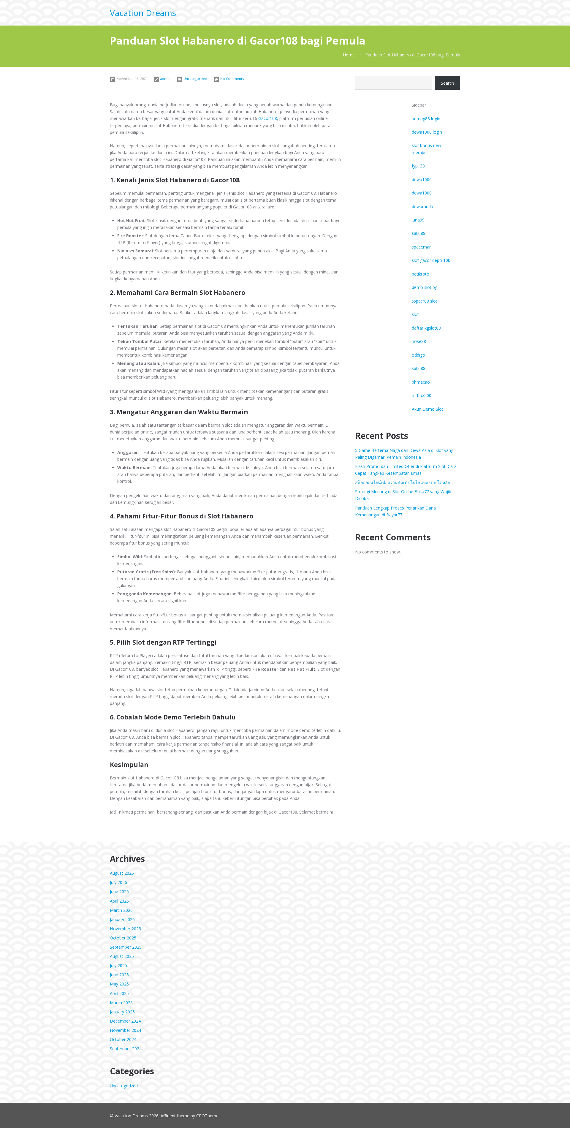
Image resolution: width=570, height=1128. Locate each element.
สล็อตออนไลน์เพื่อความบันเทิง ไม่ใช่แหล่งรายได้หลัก (402, 482)
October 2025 (123, 938)
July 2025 (118, 965)
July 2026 (118, 882)
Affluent (168, 1115)
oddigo (418, 355)
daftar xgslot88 (426, 328)
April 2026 (119, 901)
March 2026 (121, 910)
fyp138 (418, 166)
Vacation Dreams (143, 12)
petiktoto (420, 274)
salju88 (418, 233)
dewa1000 (422, 179)
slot (415, 314)
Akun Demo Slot (427, 409)
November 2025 (125, 928)
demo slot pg (424, 287)
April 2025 (119, 993)
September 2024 (126, 1048)
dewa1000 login (427, 132)
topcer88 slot (424, 301)
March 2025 (121, 1002)
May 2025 (119, 984)
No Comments (232, 78)
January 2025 (122, 1012)
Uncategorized (195, 78)
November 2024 (125, 1030)
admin (165, 78)
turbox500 (421, 395)
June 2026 (119, 891)
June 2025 (119, 974)
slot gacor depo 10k (431, 260)
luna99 (418, 220)
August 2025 (122, 956)
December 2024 (125, 1021)
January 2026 (122, 919)
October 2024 (123, 1039)
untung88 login (426, 118)
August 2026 (122, 873)
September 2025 (126, 947)
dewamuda (422, 206)
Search (447, 83)
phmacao (421, 382)
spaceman (422, 247)
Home (349, 55)
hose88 (419, 341)
